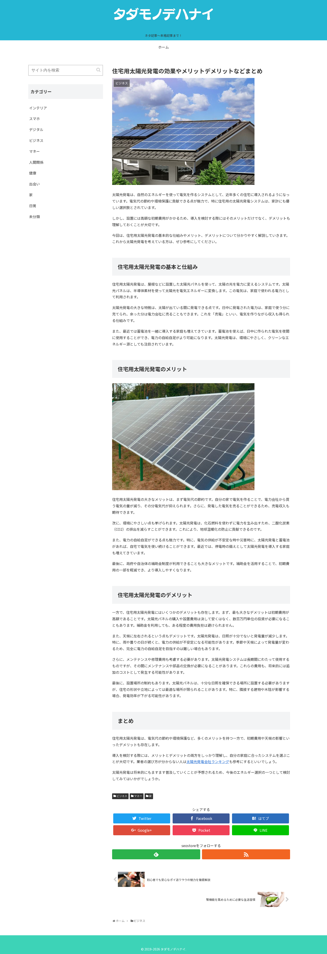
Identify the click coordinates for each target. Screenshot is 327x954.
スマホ (34, 118)
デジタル (36, 129)
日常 (32, 205)
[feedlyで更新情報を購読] (156, 854)
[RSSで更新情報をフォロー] (246, 854)
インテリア (38, 108)
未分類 (34, 216)
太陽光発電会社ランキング (207, 761)
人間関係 (36, 162)
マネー (138, 796)
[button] (99, 69)
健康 (32, 173)
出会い (34, 183)
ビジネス (122, 796)
